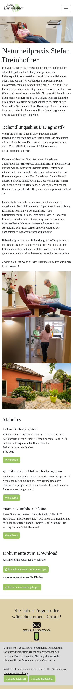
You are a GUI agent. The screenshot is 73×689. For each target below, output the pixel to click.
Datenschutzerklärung (16, 673)
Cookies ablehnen (16, 678)
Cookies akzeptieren (42, 678)
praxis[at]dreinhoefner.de (36, 629)
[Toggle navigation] (66, 8)
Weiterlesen (11, 459)
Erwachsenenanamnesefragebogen (26, 569)
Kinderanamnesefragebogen (23, 587)
